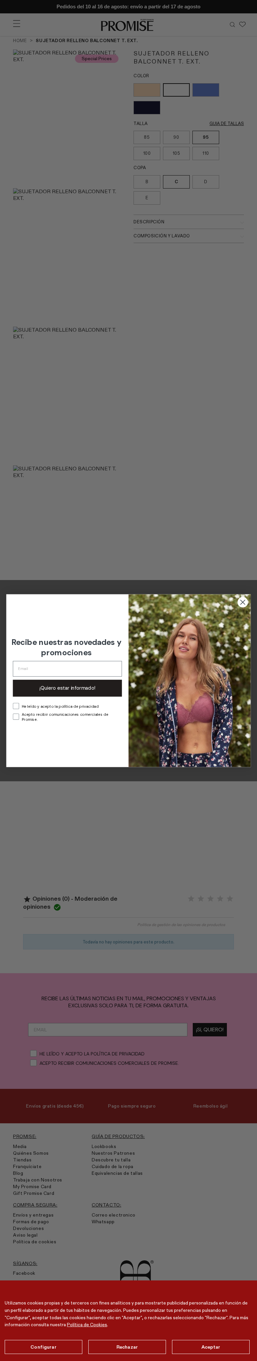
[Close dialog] (242, 601)
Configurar (43, 1347)
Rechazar (127, 1347)
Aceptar (211, 1347)
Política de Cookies (87, 1325)
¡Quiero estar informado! (67, 688)
